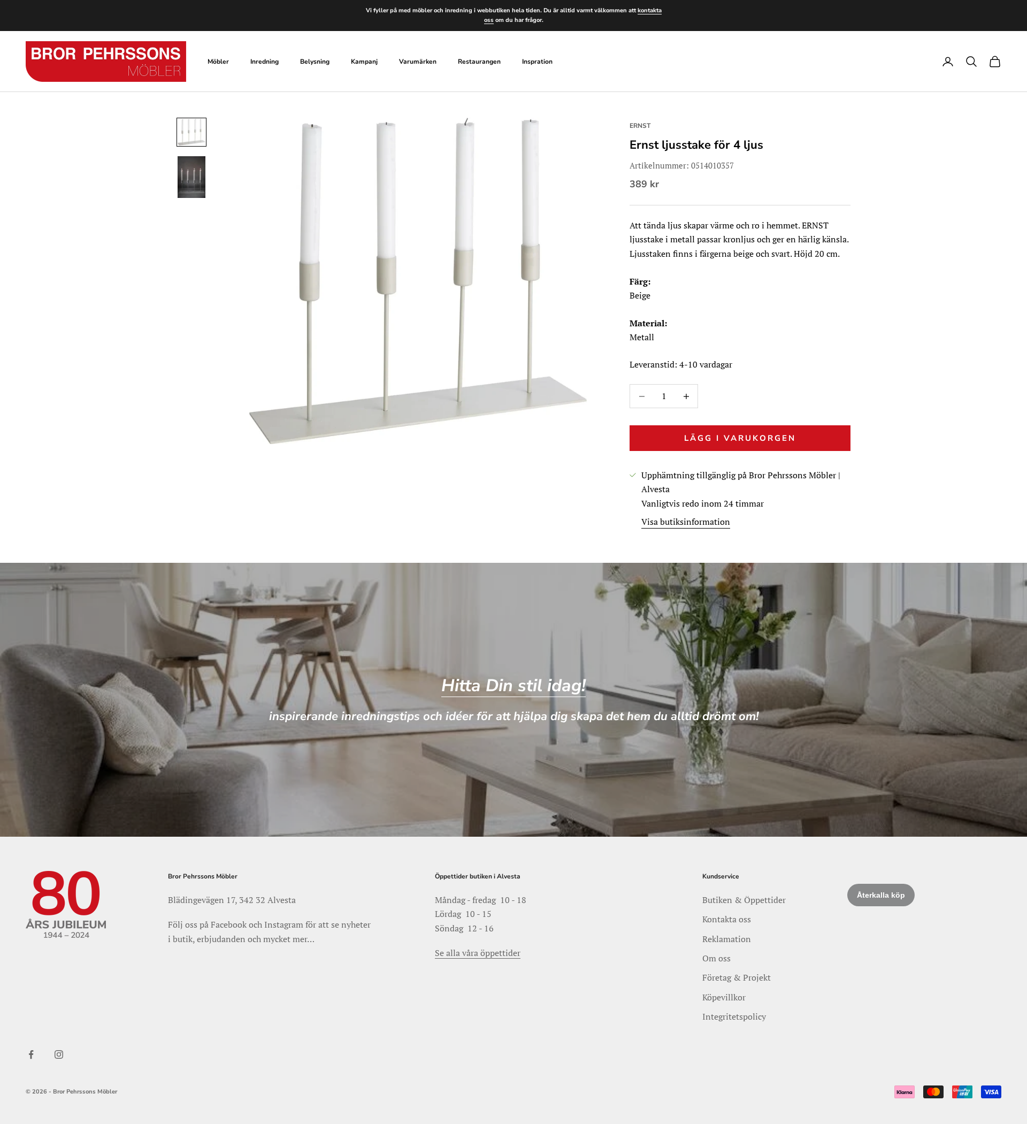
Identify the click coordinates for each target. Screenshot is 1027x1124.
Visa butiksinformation (685, 521)
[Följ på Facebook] (31, 1054)
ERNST (640, 125)
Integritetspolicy (734, 1016)
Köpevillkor (724, 997)
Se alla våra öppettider (477, 953)
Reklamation (726, 939)
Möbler (218, 61)
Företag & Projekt (736, 977)
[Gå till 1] (191, 132)
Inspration (537, 61)
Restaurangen (479, 61)
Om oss (716, 958)
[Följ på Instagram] (58, 1054)
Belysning (314, 61)
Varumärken (417, 61)
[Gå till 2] (191, 177)
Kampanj (364, 61)
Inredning (264, 61)
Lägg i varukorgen (740, 438)
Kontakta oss (726, 919)
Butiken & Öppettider (744, 900)
